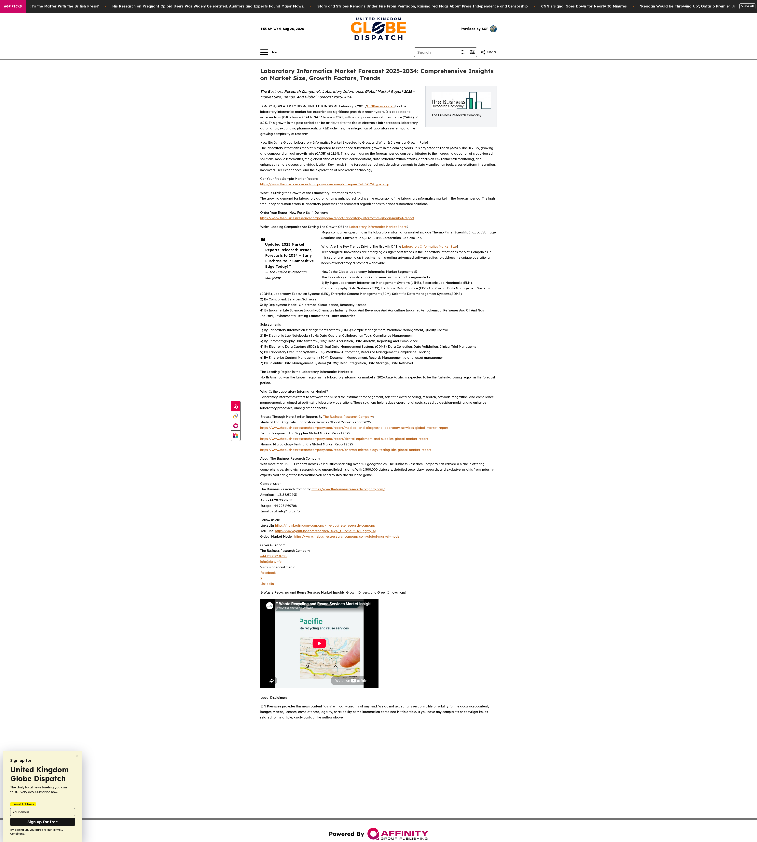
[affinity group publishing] (235, 426)
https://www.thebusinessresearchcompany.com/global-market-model (347, 536)
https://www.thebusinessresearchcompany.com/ (348, 489)
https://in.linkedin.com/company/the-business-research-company (325, 525)
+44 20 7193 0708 (273, 556)
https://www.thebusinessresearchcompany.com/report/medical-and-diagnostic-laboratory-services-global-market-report (354, 428)
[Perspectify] (235, 416)
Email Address (23, 804)
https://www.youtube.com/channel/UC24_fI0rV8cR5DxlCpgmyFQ (325, 531)
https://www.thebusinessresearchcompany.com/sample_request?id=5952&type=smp (324, 184)
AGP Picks (13, 6)
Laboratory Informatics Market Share (378, 227)
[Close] (77, 756)
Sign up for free (42, 821)
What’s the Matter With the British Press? (61, 6)
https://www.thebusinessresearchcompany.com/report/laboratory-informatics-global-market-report (337, 218)
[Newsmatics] (235, 436)
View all (747, 6)
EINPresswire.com (380, 106)
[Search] (462, 52)
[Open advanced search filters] (472, 52)
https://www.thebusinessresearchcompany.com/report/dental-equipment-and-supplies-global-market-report (344, 439)
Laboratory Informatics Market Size (429, 246)
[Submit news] (235, 406)
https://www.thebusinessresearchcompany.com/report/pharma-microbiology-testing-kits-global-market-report (345, 450)
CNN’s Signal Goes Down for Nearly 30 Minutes (584, 6)
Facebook (268, 573)
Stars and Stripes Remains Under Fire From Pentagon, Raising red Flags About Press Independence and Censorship (422, 6)
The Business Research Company (348, 417)
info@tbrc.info (271, 562)
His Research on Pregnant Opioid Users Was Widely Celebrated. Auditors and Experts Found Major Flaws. (208, 6)
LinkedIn (267, 584)
